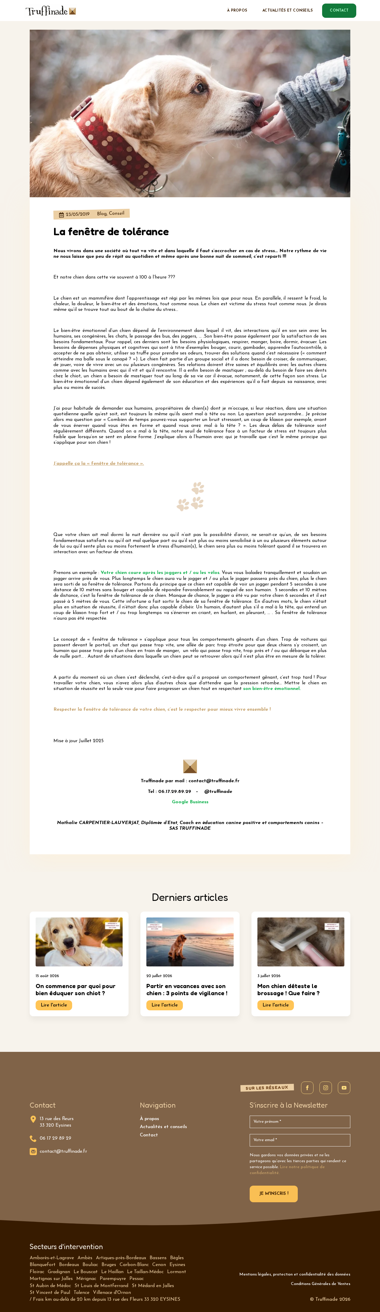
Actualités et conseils (287, 10)
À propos (237, 10)
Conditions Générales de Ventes (320, 1284)
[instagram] (325, 1088)
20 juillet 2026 (159, 976)
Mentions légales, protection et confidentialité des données (294, 1274)
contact (339, 10)
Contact (149, 1135)
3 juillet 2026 (269, 976)
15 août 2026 (47, 976)
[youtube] (344, 1088)
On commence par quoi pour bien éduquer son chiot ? (75, 989)
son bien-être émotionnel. (272, 688)
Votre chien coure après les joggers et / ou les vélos (160, 572)
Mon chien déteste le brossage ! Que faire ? (288, 989)
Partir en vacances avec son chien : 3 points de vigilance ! (186, 989)
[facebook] (307, 1088)
